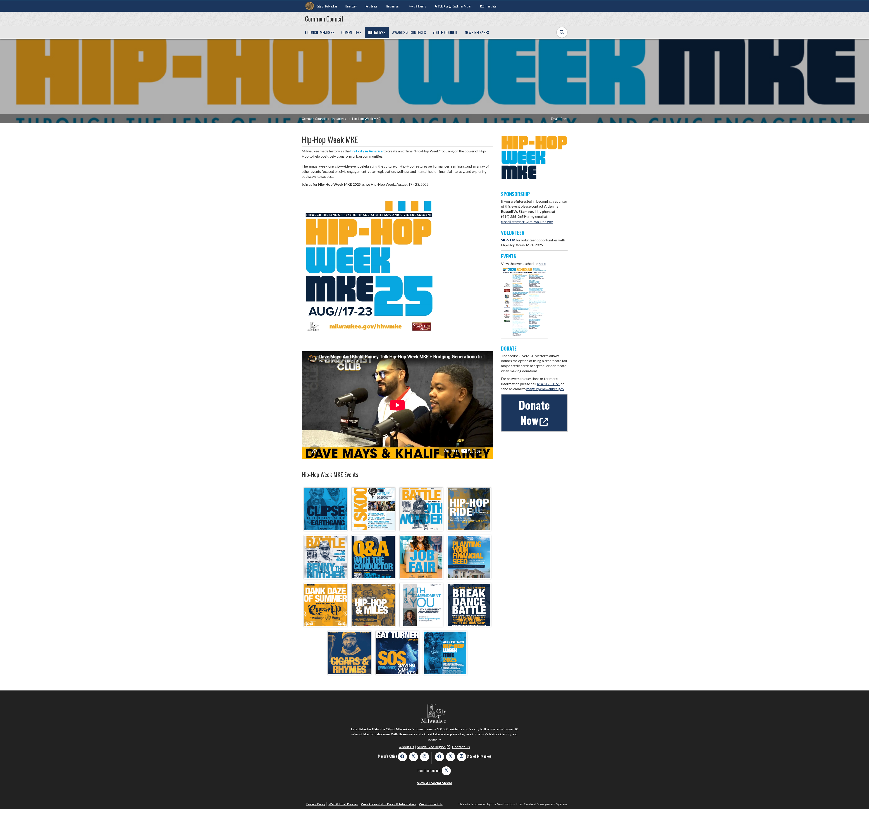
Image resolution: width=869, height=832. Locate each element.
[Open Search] (562, 32)
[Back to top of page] (859, 821)
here (542, 263)
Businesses (393, 6)
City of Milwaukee (326, 6)
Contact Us (461, 747)
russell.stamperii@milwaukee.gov (527, 221)
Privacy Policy (315, 804)
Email (554, 118)
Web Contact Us (431, 804)
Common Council (324, 18)
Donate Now (534, 412)
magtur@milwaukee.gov (545, 389)
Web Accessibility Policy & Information (388, 804)
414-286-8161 (548, 384)
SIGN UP (508, 240)
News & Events (417, 6)
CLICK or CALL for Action (454, 6)
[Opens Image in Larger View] (325, 509)
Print (564, 118)
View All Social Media (434, 783)
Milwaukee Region (431, 747)
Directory (350, 6)
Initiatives (339, 118)
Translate (490, 6)
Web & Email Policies (343, 804)
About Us (406, 747)
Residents (371, 6)
